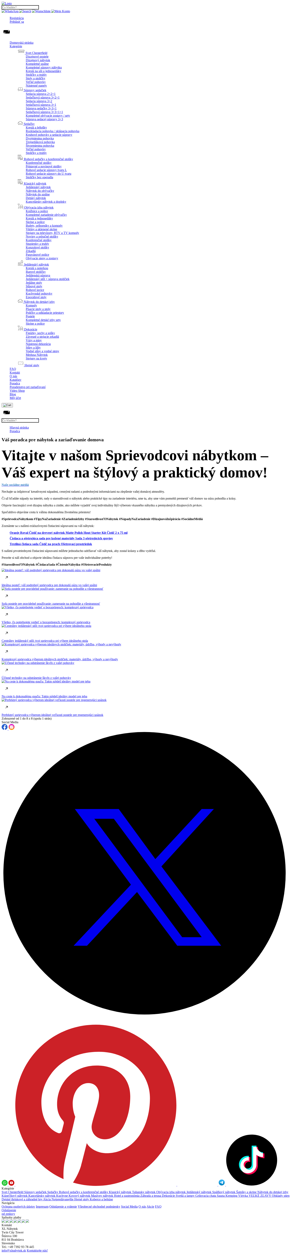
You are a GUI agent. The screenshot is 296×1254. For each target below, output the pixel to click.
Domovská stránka (21, 42)
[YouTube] (11, 1184)
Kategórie (16, 46)
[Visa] (27, 1221)
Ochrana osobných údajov (18, 1206)
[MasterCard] (16, 1221)
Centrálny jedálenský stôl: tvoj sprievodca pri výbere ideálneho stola (45, 640)
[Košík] (7, 405)
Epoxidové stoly (36, 297)
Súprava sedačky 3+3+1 (41, 108)
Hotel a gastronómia (127, 1195)
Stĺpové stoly (34, 286)
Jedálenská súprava (38, 275)
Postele (30, 316)
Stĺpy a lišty (33, 347)
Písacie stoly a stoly (38, 309)
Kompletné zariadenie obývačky (46, 214)
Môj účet (15, 398)
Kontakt (15, 372)
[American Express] (8, 1221)
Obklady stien (281, 1195)
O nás (13, 376)
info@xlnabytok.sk (14, 1250)
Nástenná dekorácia (38, 344)
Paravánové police (37, 254)
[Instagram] (11, 729)
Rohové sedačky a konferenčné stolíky (84, 1192)
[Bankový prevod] (12, 1221)
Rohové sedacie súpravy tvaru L (46, 170)
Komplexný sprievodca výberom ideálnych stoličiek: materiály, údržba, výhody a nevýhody (60, 659)
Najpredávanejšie (63, 1199)
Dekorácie (169, 1195)
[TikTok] (251, 1184)
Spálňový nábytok (224, 1192)
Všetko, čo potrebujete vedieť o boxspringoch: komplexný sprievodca (46, 622)
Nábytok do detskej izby (272, 1192)
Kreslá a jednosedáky (39, 218)
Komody (31, 305)
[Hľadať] (25, 11)
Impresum (42, 1206)
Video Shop (17, 390)
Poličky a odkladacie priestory (45, 312)
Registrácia (17, 18)
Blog (13, 394)
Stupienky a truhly (37, 243)
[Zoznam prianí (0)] (41, 11)
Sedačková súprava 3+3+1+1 (44, 112)
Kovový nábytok (80, 1195)
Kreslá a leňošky (36, 127)
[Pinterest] (96, 1184)
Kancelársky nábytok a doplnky (46, 201)
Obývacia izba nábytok (171, 1192)
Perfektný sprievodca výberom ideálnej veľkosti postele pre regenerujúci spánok (52, 715)
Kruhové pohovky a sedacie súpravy (49, 134)
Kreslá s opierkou (37, 268)
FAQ (13, 369)
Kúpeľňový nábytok (15, 1195)
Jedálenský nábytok (38, 187)
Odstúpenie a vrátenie (63, 1206)
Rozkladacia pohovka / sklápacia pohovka (52, 131)
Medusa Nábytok (37, 354)
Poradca (15, 383)
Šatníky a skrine (246, 1192)
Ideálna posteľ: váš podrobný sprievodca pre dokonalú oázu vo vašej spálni (49, 585)
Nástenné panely (36, 85)
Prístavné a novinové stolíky (44, 166)
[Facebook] (5, 729)
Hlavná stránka (19, 427)
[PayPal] (24, 1221)
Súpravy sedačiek (35, 1192)
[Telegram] (222, 1184)
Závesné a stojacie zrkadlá (42, 336)
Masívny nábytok (102, 1195)
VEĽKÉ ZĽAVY (260, 1195)
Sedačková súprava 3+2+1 (43, 97)
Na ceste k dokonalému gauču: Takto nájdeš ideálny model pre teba (44, 696)
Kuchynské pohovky (39, 293)
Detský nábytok (36, 198)
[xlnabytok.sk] (7, 3)
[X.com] (148, 1022)
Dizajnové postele (37, 56)
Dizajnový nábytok (38, 60)
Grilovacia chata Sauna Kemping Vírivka (222, 1195)
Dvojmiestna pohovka (40, 138)
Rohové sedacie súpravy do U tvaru (48, 173)
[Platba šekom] (4, 1221)
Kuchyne (62, 1195)
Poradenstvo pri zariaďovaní (28, 387)
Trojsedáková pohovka (40, 142)
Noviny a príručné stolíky (42, 236)
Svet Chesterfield (13, 1192)
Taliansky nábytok (144, 1192)
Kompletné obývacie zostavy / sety (48, 115)
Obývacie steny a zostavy (42, 258)
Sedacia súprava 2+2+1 (41, 94)
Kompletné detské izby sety (43, 320)
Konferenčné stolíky (39, 162)
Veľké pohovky (36, 82)
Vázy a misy (34, 340)
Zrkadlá (31, 251)
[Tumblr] (197, 1184)
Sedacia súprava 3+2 (39, 101)
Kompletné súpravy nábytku (44, 67)
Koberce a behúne (101, 1199)
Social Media (129, 1206)
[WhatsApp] (10, 11)
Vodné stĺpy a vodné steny (42, 351)
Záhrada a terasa (151, 1195)
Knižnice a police (37, 211)
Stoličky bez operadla (39, 177)
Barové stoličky (36, 271)
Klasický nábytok (120, 1192)
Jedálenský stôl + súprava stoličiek (47, 279)
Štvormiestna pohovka (40, 145)
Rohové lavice (35, 290)
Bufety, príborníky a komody (44, 225)
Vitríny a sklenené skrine (41, 229)
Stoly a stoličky (35, 78)
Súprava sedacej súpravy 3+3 (44, 119)
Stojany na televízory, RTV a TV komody (52, 233)
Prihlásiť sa (17, 21)
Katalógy (15, 379)
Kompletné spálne (37, 63)
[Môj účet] (60, 11)
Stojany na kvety (36, 358)
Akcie (150, 1206)
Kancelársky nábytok (42, 1195)
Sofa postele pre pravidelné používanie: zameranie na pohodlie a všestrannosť (51, 603)
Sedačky (53, 1192)
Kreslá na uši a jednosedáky (43, 71)
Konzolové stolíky (37, 247)
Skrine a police (35, 222)
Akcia (47, 1199)
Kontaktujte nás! (37, 1250)
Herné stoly (82, 1199)
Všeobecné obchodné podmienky (99, 1206)
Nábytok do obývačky (40, 190)
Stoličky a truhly (36, 74)
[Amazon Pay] (20, 1221)
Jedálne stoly (34, 282)
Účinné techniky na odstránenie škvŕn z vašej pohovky (36, 677)
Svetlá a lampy (185, 1195)
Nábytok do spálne (38, 194)
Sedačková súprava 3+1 (41, 104)
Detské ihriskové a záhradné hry (22, 1199)
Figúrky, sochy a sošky (40, 333)
